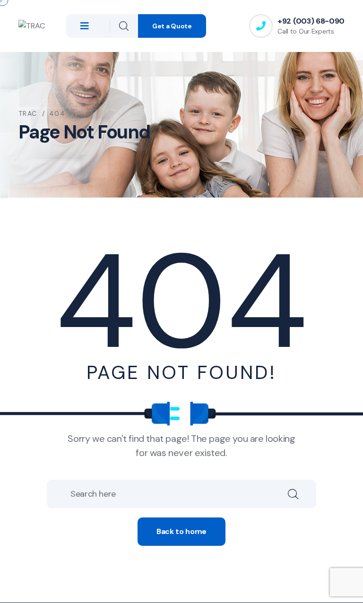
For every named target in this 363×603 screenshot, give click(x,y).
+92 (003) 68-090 (311, 21)
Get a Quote (172, 26)
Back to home (181, 531)
